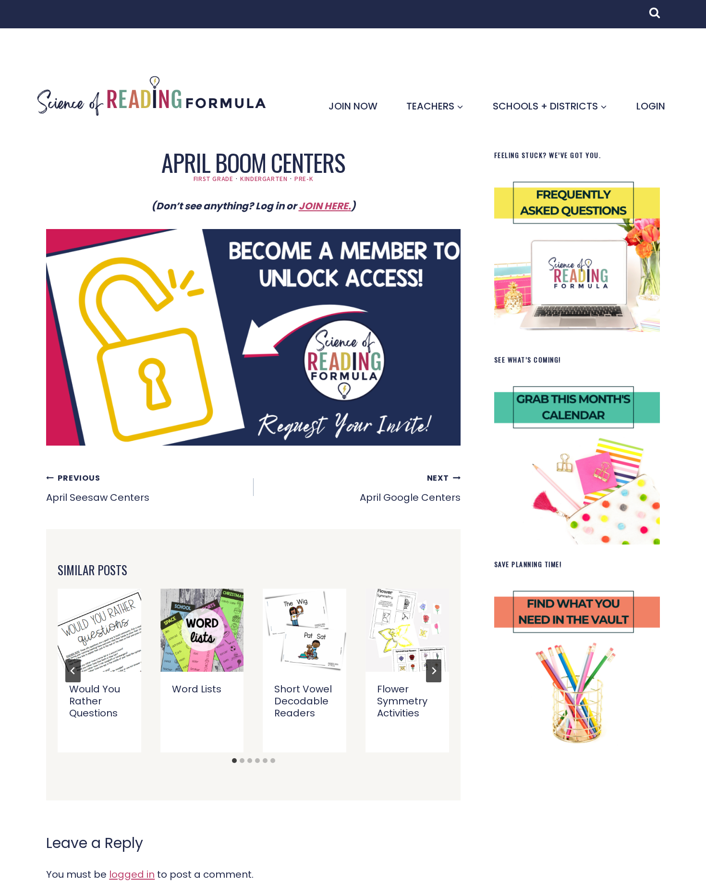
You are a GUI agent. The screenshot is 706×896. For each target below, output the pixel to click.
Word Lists (196, 689)
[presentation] (99, 630)
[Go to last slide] (73, 670)
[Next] (433, 670)
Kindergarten (263, 178)
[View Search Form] (659, 17)
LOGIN (650, 106)
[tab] (234, 760)
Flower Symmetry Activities (402, 701)
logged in (132, 874)
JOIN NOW (353, 106)
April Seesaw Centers (97, 488)
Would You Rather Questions (94, 701)
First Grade (213, 178)
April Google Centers (410, 488)
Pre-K (303, 178)
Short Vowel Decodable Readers (303, 701)
